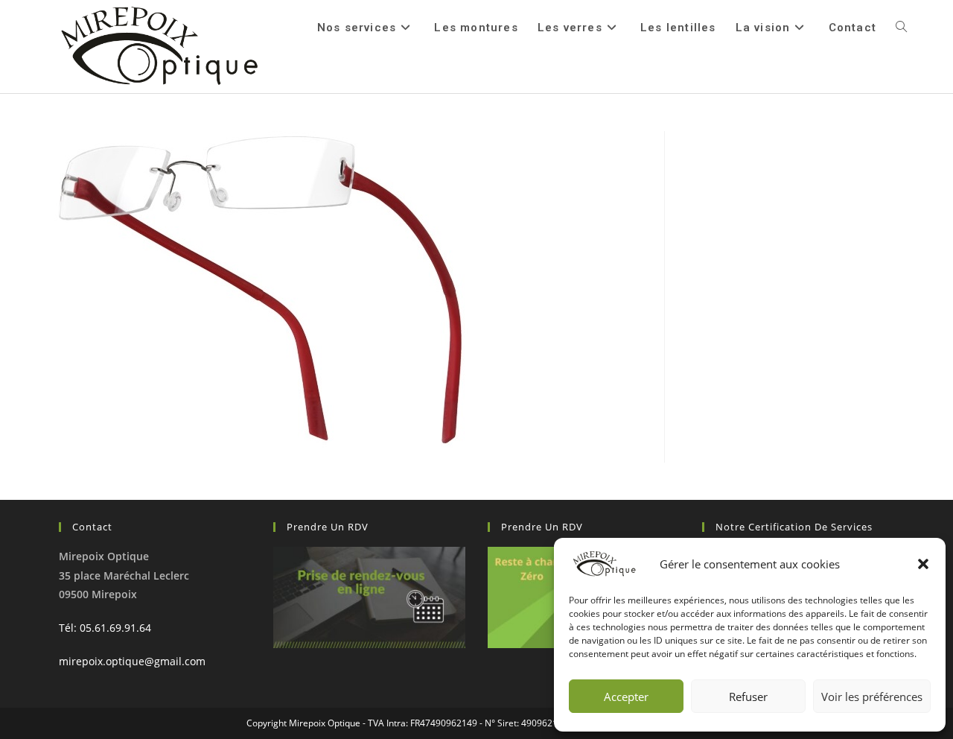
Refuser (748, 696)
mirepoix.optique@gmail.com (132, 661)
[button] (923, 563)
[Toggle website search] (901, 27)
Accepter (626, 696)
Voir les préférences (871, 696)
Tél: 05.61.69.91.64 (105, 628)
